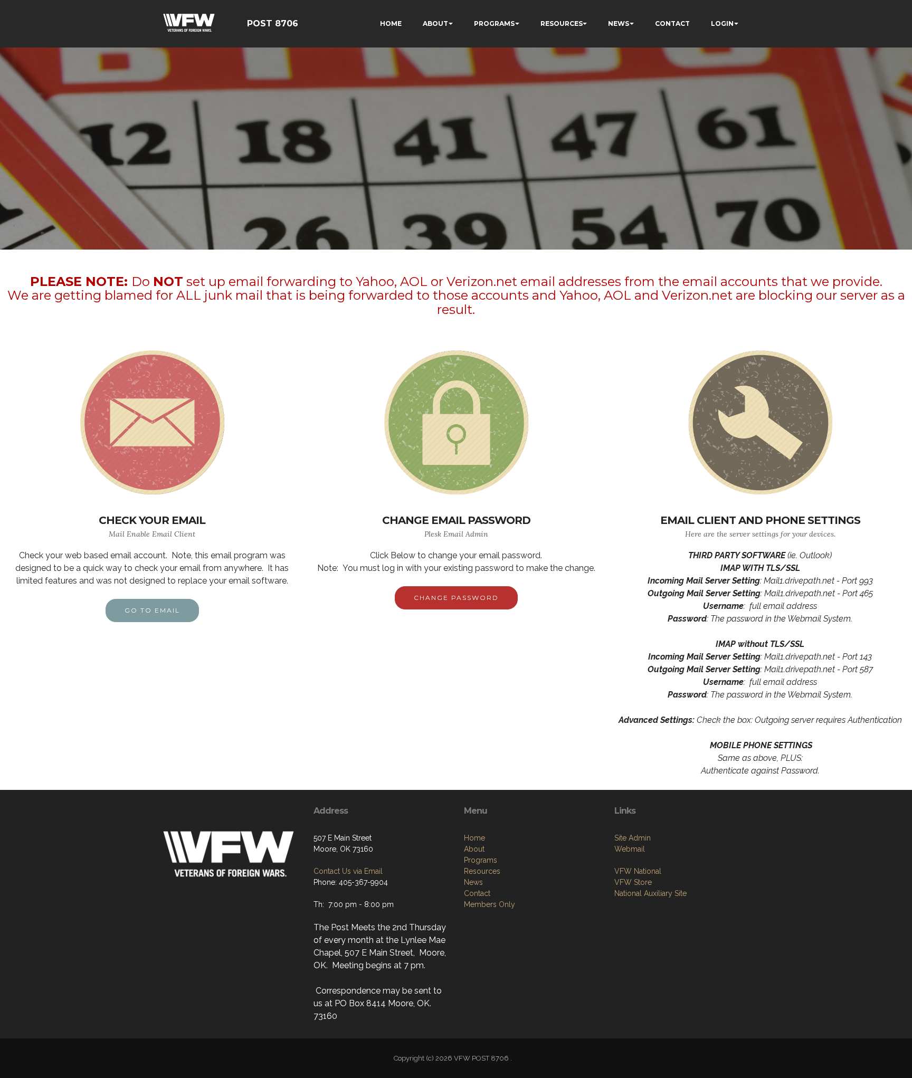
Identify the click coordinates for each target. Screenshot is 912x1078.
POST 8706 (272, 23)
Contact (477, 893)
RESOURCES (561, 23)
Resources (482, 871)
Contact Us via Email (348, 871)
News (473, 882)
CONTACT (672, 23)
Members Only (489, 904)
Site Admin (632, 838)
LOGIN (722, 23)
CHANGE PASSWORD (456, 598)
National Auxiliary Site (650, 893)
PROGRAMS (494, 23)
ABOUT (435, 23)
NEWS (618, 23)
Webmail (629, 849)
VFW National (637, 871)
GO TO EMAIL (152, 610)
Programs (480, 860)
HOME (391, 23)
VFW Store (633, 882)
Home (474, 838)
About (474, 849)
